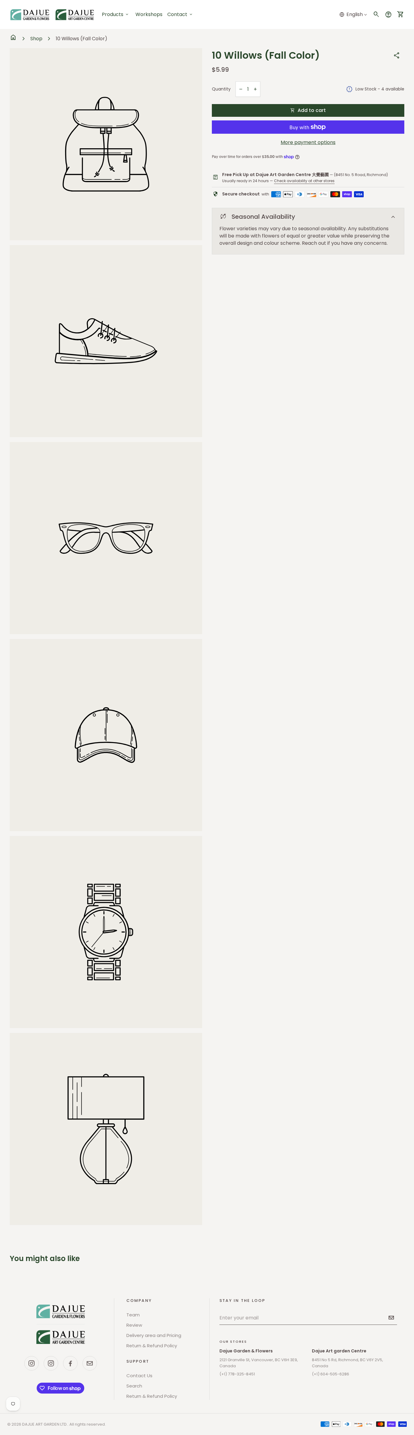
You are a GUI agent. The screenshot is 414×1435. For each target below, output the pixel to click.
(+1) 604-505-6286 (330, 1374)
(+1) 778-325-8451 (237, 1374)
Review (134, 1325)
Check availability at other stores (304, 180)
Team (133, 1315)
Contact (180, 14)
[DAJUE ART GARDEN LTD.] (60, 1324)
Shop (36, 38)
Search (134, 1386)
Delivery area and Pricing (153, 1335)
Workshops (148, 14)
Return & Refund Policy (151, 1345)
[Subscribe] (391, 1317)
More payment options (308, 142)
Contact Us (139, 1375)
